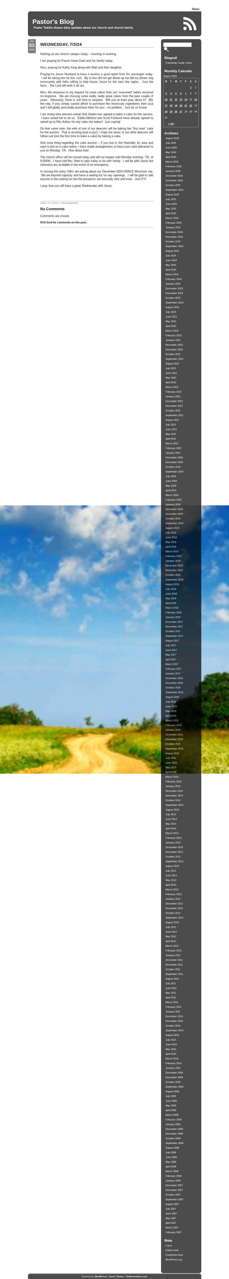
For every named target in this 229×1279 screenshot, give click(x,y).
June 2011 (171, 988)
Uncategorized (70, 203)
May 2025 (170, 208)
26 (176, 111)
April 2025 (170, 213)
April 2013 (170, 884)
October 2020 (172, 467)
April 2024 (170, 269)
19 (176, 105)
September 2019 (174, 523)
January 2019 (172, 560)
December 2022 (174, 344)
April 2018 (170, 603)
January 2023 (172, 340)
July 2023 (170, 312)
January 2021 (172, 452)
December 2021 (174, 401)
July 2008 (170, 1152)
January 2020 (172, 504)
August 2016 (172, 697)
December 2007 (174, 1185)
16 (195, 99)
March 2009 (171, 1115)
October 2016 (172, 687)
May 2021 (170, 434)
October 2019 (172, 518)
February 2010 (173, 1063)
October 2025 (172, 185)
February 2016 (173, 725)
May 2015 (170, 767)
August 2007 (172, 1204)
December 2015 (174, 734)
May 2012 (170, 936)
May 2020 (170, 485)
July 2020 (170, 476)
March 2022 (171, 387)
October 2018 (172, 575)
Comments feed (174, 1255)
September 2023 (174, 302)
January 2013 (172, 899)
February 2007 (173, 1232)
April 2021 (170, 438)
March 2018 (171, 607)
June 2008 (171, 1157)
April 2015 (170, 772)
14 (185, 99)
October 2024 (172, 241)
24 (166, 111)
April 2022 (170, 382)
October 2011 (172, 969)
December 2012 (174, 903)
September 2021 (174, 415)
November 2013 (174, 852)
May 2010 (170, 1049)
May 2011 (170, 992)
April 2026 (170, 157)
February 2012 (173, 950)
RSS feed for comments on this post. (63, 222)
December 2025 (174, 175)
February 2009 (173, 1119)
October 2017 (172, 631)
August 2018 (172, 584)
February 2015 (173, 781)
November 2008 (174, 1133)
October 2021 (172, 410)
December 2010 (174, 1016)
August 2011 (172, 978)
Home (195, 9)
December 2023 (174, 288)
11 (171, 99)
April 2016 (170, 715)
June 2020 (171, 481)
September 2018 (174, 579)
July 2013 (170, 870)
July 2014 (170, 814)
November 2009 (174, 1077)
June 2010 (171, 1044)
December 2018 (174, 565)
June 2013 (171, 875)
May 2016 (170, 711)
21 (185, 105)
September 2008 (174, 1143)
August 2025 (172, 194)
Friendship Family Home (178, 62)
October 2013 (172, 856)
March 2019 (171, 551)
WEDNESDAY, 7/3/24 (61, 44)
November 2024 (174, 236)
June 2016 (171, 706)
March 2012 (171, 945)
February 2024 (173, 279)
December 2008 (174, 1129)
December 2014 (174, 791)
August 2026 (172, 138)
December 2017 (174, 621)
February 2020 (173, 499)
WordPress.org (173, 1259)
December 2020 (174, 457)
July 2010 (170, 1039)
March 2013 (171, 889)
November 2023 (174, 293)
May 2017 (170, 654)
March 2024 (171, 274)
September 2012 (174, 917)
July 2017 (170, 645)
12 (176, 99)
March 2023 (171, 330)
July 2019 (170, 532)
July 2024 (170, 255)
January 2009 (172, 1124)
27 (181, 111)
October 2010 (172, 1025)
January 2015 (172, 786)
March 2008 (171, 1171)
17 (166, 105)
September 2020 (174, 471)
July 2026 (170, 143)
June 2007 (171, 1213)
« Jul (171, 123)
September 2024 (174, 246)
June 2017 (171, 650)
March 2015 (171, 776)
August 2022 (172, 363)
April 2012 (170, 941)
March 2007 (171, 1227)
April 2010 (170, 1053)
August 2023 (172, 307)
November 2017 (174, 626)
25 (171, 111)
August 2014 (172, 809)
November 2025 (174, 180)
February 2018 (173, 612)
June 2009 (171, 1100)
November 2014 (174, 795)
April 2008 (170, 1166)
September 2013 (174, 861)
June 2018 (171, 593)
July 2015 (170, 758)
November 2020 (174, 462)
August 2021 (172, 420)
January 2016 (172, 729)
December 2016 (174, 678)
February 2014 (173, 837)
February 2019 (173, 556)
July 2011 (170, 983)
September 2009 (174, 1086)
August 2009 (172, 1091)
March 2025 (171, 218)
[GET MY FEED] (190, 23)
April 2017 (170, 659)
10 (166, 99)
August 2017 (172, 640)
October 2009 (172, 1082)
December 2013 (174, 847)
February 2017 (173, 668)
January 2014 (172, 842)
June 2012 (171, 931)
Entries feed (171, 1250)
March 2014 (171, 833)
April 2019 (170, 546)
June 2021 (171, 429)
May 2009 (170, 1105)
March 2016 (171, 720)
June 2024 (171, 260)
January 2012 (172, 955)
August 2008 (172, 1147)
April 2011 (170, 997)
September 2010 (174, 1030)
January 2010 (172, 1068)
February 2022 (173, 391)
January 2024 (172, 283)
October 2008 (172, 1138)
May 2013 (170, 880)
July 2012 (170, 927)
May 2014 (170, 823)
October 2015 (172, 744)
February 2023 (173, 335)
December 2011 (174, 960)
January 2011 (172, 1011)
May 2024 (170, 265)
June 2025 (171, 204)
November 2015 (174, 739)
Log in (168, 1245)
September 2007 (174, 1199)
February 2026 (173, 166)
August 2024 (172, 251)
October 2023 (172, 297)
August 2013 (172, 866)
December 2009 (174, 1072)
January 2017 (172, 673)
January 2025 (172, 227)
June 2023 (171, 316)
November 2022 (174, 349)
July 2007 (170, 1208)
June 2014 (171, 819)
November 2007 (174, 1190)
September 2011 (174, 974)
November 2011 (174, 964)
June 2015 (171, 762)
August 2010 (172, 1035)
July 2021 (170, 424)
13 (181, 99)
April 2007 (170, 1223)
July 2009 (170, 1096)
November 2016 (174, 683)
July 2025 (170, 199)
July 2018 (170, 589)
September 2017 (174, 636)
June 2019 (171, 537)
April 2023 (170, 326)
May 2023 (170, 321)
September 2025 (174, 189)
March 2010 (171, 1058)
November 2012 (174, 908)
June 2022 (171, 373)
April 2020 (170, 490)
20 (181, 105)
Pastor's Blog (53, 21)
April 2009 (170, 1110)
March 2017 (171, 664)
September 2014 (174, 805)
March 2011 (171, 1002)
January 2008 (172, 1180)
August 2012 (172, 922)
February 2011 (173, 1007)
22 (190, 105)
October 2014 (172, 800)
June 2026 (171, 147)
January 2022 (172, 396)
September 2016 (174, 692)
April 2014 (170, 828)
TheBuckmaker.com (136, 1276)
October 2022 (172, 354)
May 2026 (170, 152)
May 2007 (170, 1218)
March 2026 (171, 161)
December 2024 (174, 232)
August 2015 (172, 753)
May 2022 (170, 377)
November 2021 (174, 405)
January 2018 (172, 617)
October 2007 (172, 1194)
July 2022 (170, 368)
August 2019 (172, 528)
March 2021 (171, 443)
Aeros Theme (116, 1276)
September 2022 (174, 359)
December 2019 (174, 509)
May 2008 (170, 1161)
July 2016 (170, 701)
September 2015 (174, 748)
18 (171, 105)
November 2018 (174, 570)
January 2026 (172, 171)
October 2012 (172, 913)
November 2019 (174, 513)
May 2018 (170, 598)
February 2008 (173, 1176)
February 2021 (173, 448)
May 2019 (170, 542)
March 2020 (171, 495)
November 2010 (174, 1021)
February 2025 (173, 222)
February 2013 (173, 894)
